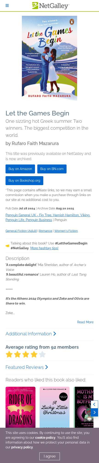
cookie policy (45, 437)
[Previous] (94, 404)
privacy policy (22, 447)
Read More (85, 322)
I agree (49, 456)
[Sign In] (7, 5)
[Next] (94, 412)
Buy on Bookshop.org (24, 180)
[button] (20, 411)
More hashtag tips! (44, 248)
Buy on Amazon (20, 169)
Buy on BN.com (52, 169)
